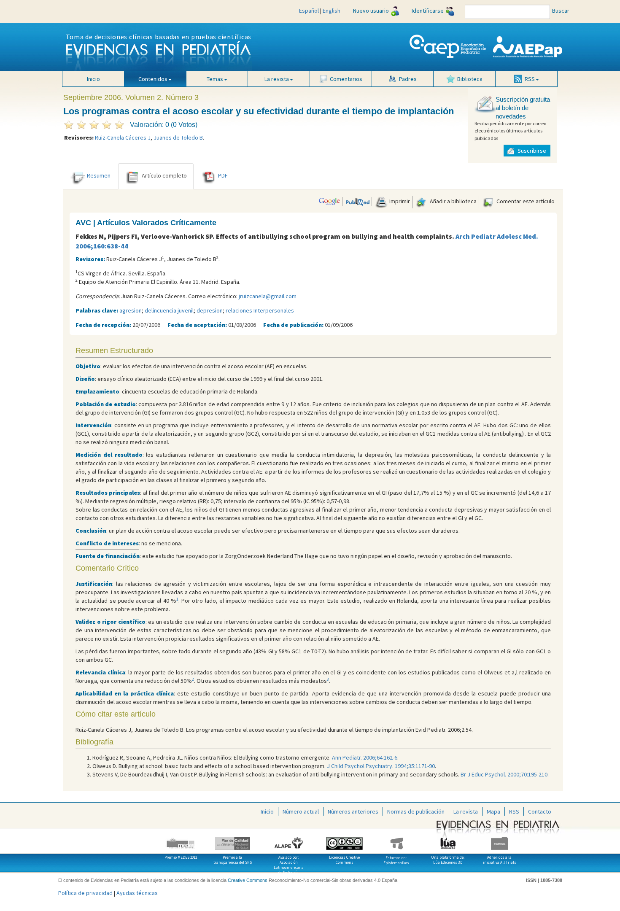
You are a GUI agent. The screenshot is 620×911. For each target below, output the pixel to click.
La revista (465, 811)
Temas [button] (215, 79)
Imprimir (399, 201)
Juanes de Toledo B (178, 137)
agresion (130, 310)
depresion (210, 310)
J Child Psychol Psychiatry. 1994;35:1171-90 (381, 766)
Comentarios (346, 79)
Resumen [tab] (99, 175)
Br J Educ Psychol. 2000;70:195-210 (504, 774)
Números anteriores (353, 811)
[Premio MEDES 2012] (181, 840)
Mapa (493, 811)
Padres (408, 79)
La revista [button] (276, 79)
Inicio (93, 79)
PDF (223, 175)
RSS (514, 811)
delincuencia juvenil (169, 310)
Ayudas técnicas (137, 893)
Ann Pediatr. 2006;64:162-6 (364, 757)
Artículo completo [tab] (164, 175)
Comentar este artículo (525, 201)
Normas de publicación (416, 811)
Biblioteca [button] (470, 79)
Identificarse (428, 10)
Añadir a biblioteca (453, 201)
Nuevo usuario (371, 10)
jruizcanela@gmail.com (268, 296)
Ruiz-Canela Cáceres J (123, 137)
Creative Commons (247, 880)
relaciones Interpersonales (260, 310)
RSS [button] (530, 79)
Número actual (301, 811)
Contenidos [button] (152, 79)
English (331, 10)
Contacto (539, 811)
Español (309, 10)
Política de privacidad (85, 893)
